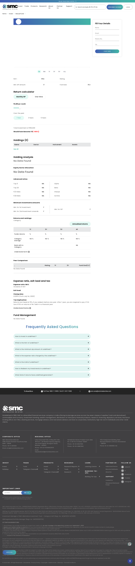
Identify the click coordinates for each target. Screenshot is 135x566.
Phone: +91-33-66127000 (75, 444)
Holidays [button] (5, 469)
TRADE (26, 463)
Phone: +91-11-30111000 (9, 446)
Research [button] (67, 472)
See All (16, 149)
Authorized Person (112, 466)
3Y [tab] (54, 72)
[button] (51, 466)
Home (4, 14)
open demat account (115, 7)
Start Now (107, 51)
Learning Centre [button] (91, 466)
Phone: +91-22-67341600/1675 (44, 447)
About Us (50, 7)
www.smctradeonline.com (102, 508)
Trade (26, 6)
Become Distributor (112, 469)
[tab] (21, 96)
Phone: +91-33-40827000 (75, 446)
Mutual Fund (20, 14)
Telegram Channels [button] (30, 469)
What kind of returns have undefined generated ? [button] (34, 375)
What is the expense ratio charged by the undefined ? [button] (35, 356)
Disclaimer (27, 562)
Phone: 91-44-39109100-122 (108, 446)
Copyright (44, 562)
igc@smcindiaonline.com (81, 508)
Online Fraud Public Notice (66, 1)
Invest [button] (4, 466)
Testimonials (52, 562)
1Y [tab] (49, 72)
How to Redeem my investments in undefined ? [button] (33, 368)
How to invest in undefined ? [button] (25, 336)
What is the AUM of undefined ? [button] (27, 362)
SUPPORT (110, 477)
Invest (20, 6)
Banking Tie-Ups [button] (91, 477)
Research (43, 6)
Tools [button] (25, 466)
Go (25, 493)
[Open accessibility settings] (130, 561)
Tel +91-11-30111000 (84, 506)
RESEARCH (68, 463)
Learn (88, 463)
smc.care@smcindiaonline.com (51, 508)
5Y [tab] (59, 72)
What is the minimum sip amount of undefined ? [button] (33, 349)
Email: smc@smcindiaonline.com (13, 448)
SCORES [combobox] (7, 493)
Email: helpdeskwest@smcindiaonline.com (46, 451)
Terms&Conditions (70, 562)
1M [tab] (39, 72)
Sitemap (60, 562)
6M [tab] (44, 72)
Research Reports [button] (70, 466)
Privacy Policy (35, 562)
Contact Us (109, 480)
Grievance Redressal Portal (112, 484)
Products (34, 6)
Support (69, 6)
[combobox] (105, 44)
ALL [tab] (64, 72)
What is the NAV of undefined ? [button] (27, 343)
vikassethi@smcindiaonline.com (17, 508)
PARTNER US (111, 463)
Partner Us (60, 7)
